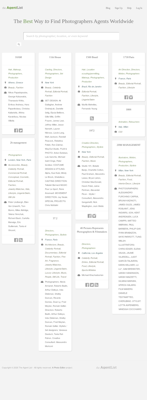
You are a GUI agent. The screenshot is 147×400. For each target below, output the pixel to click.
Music (93, 160)
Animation (122, 121)
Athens (11, 82)
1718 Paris (128, 57)
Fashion (19, 87)
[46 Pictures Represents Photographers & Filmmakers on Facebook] (87, 285)
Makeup (17, 69)
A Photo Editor (58, 367)
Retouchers (134, 121)
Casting (48, 69)
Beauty (11, 87)
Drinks (85, 262)
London (11, 159)
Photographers (15, 73)
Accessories (14, 164)
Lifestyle (94, 95)
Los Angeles (97, 253)
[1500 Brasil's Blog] (92, 118)
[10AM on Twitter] (21, 130)
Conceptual (13, 176)
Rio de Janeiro (94, 86)
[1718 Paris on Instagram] (131, 97)
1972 (92, 130)
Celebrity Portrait (16, 168)
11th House (55, 57)
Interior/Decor (124, 183)
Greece (19, 82)
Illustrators (123, 157)
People (48, 276)
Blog (108, 8)
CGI (120, 131)
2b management (18, 142)
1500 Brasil (92, 57)
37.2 (55, 218)
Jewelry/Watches (16, 189)
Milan (125, 126)
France (121, 78)
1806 (128, 109)
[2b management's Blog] (21, 240)
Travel (63, 276)
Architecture (50, 244)
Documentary (51, 252)
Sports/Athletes (89, 270)
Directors (57, 69)
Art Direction (124, 69)
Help (129, 8)
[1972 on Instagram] (94, 216)
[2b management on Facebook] (16, 240)
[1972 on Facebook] (89, 216)
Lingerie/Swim (88, 99)
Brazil (84, 86)
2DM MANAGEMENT (128, 144)
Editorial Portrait (60, 91)
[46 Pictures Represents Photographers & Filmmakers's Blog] (96, 285)
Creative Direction (90, 142)
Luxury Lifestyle (52, 272)
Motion (121, 73)
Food (129, 179)
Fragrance (54, 260)
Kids (27, 189)
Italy (120, 126)
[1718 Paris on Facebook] (126, 97)
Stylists (100, 146)
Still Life (11, 197)
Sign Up (118, 8)
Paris (128, 78)
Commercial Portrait (17, 172)
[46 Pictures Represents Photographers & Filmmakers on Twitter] (92, 285)
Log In (139, 8)
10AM (18, 57)
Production (13, 77)
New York (49, 82)
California (86, 253)
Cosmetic (24, 176)
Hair (10, 69)
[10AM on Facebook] (16, 130)
